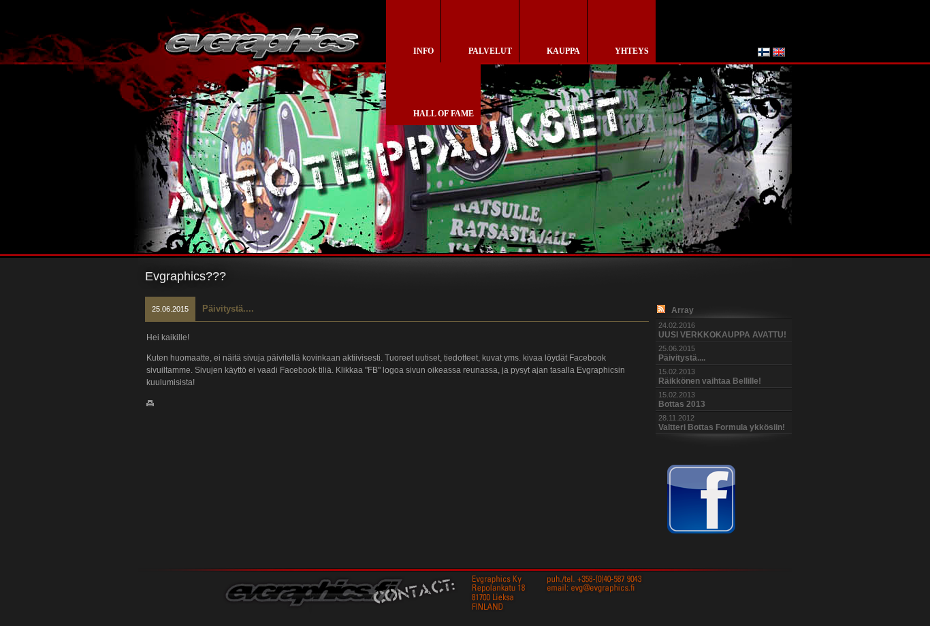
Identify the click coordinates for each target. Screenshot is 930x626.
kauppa (563, 51)
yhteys (632, 51)
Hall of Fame (443, 113)
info (423, 51)
